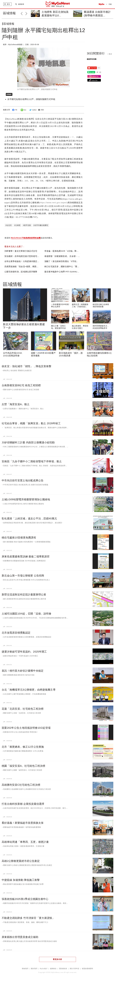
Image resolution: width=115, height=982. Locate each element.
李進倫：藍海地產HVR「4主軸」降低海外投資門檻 (67, 251)
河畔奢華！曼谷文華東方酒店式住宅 (20, 251)
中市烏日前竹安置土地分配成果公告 (22, 480)
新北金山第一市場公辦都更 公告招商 (23, 575)
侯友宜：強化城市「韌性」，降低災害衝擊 (26, 366)
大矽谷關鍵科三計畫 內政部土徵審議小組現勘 (28, 442)
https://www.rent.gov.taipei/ (53, 202)
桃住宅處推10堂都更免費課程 (19, 537)
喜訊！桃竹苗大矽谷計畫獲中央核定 (22, 670)
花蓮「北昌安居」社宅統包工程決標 (22, 708)
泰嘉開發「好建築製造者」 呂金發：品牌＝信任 (66, 256)
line (25, 110)
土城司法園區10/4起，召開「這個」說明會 (26, 613)
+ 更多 (109, 54)
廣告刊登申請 (74, 968)
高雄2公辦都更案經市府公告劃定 (21, 861)
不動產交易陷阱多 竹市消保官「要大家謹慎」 (28, 917)
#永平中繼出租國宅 (41, 225)
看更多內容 (57, 959)
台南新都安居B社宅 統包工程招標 (21, 385)
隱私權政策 (63, 968)
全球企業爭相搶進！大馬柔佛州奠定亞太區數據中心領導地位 (32, 261)
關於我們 (34, 968)
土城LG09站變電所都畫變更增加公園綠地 (26, 499)
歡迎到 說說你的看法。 (29, 238)
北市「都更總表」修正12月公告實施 (23, 746)
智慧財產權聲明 (87, 968)
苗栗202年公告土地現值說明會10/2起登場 (26, 727)
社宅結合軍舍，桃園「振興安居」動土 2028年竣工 (31, 423)
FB (16, 110)
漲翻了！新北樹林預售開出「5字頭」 (61, 261)
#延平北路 (27, 225)
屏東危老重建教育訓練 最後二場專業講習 (25, 556)
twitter (34, 110)
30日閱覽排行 (96, 53)
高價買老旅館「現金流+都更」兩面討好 (22, 266)
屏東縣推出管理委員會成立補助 (20, 937)
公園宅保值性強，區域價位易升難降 (20, 272)
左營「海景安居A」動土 (16, 404)
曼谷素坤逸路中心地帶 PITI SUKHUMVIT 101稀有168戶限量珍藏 (74, 272)
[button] (22, 13)
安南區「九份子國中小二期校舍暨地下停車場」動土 (32, 461)
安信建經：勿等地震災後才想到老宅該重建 (23, 256)
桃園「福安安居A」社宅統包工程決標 (23, 765)
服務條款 (53, 968)
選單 (8, 4)
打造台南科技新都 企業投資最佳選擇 (23, 803)
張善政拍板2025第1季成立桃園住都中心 (25, 899)
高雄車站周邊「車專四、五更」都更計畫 (25, 841)
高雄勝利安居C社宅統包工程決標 (21, 784)
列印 (42, 110)
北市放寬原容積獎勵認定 (16, 632)
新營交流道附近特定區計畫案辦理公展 (24, 594)
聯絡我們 (25, 968)
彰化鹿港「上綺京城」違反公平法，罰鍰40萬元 (29, 518)
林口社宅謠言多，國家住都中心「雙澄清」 (63, 266)
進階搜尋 (21, 4)
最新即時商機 (91, 59)
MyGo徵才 (44, 968)
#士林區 (17, 225)
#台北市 (9, 225)
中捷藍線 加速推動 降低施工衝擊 (21, 879)
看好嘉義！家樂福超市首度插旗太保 (22, 822)
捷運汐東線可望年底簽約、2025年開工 (24, 651)
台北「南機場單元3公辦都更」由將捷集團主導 (28, 689)
